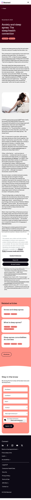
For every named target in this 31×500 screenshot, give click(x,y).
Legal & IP (5, 465)
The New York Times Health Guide (12, 75)
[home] (6, 2)
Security (4, 472)
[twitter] (22, 445)
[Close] (28, 234)
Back (4, 8)
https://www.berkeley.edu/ (14, 288)
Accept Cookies (15, 264)
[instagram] (12, 445)
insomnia (22, 222)
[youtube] (17, 445)
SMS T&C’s (5, 483)
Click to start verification (17, 420)
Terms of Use (5, 479)
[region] (15, 250)
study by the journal (11, 119)
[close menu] (28, 2)
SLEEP (19, 119)
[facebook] (7, 445)
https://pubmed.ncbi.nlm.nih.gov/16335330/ (15, 273)
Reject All (15, 260)
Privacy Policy (6, 475)
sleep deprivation (6, 223)
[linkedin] (3, 445)
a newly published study (18, 148)
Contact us (5, 486)
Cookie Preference (15, 255)
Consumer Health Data (8, 468)
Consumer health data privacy (15, 251)
